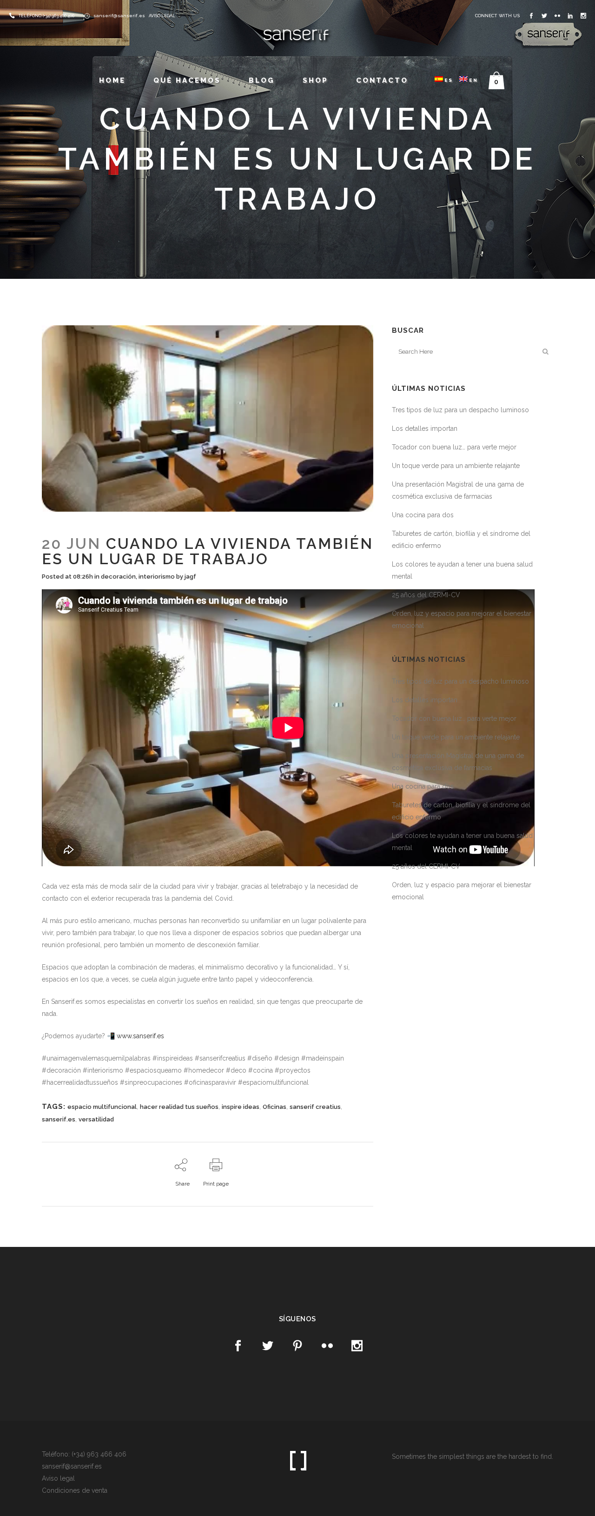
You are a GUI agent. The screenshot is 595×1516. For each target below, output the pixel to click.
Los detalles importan (424, 428)
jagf (190, 576)
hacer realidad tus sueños (179, 1106)
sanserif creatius (315, 1106)
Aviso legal (58, 1478)
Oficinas (274, 1106)
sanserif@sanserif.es (119, 15)
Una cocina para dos (423, 515)
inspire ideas (240, 1106)
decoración (118, 576)
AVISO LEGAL (162, 15)
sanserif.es (58, 1119)
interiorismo (157, 576)
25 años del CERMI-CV (426, 595)
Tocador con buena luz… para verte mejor (454, 447)
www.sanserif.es (140, 1036)
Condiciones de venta (74, 1490)
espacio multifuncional (102, 1106)
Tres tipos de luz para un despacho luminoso (460, 410)
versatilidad (96, 1119)
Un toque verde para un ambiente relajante (456, 465)
